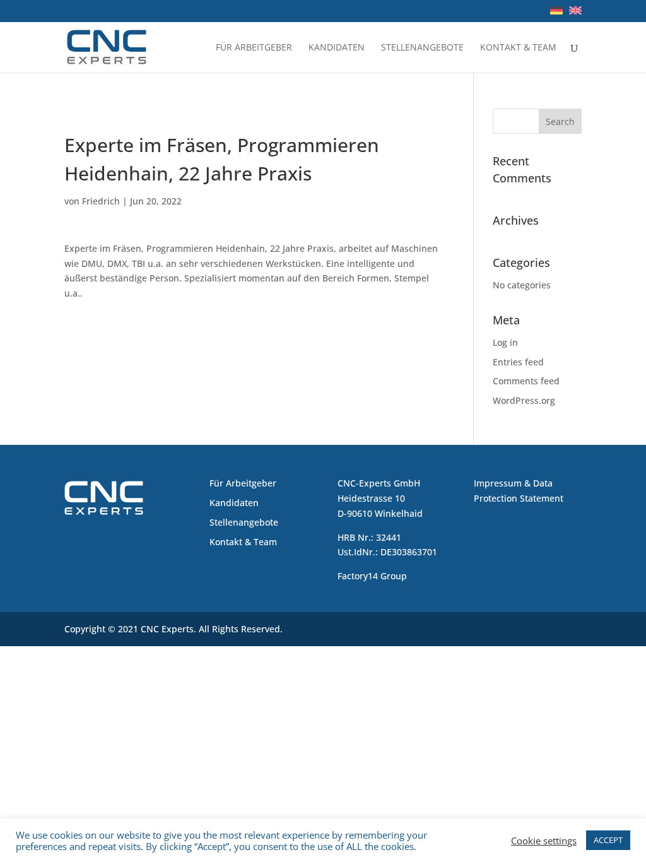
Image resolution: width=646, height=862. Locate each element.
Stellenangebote (422, 48)
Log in (505, 342)
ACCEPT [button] (608, 840)
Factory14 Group (372, 576)
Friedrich (101, 201)
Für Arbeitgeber (254, 48)
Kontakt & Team (518, 48)
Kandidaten (336, 48)
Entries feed (518, 362)
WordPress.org (524, 400)
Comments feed (526, 381)
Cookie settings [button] (544, 840)
